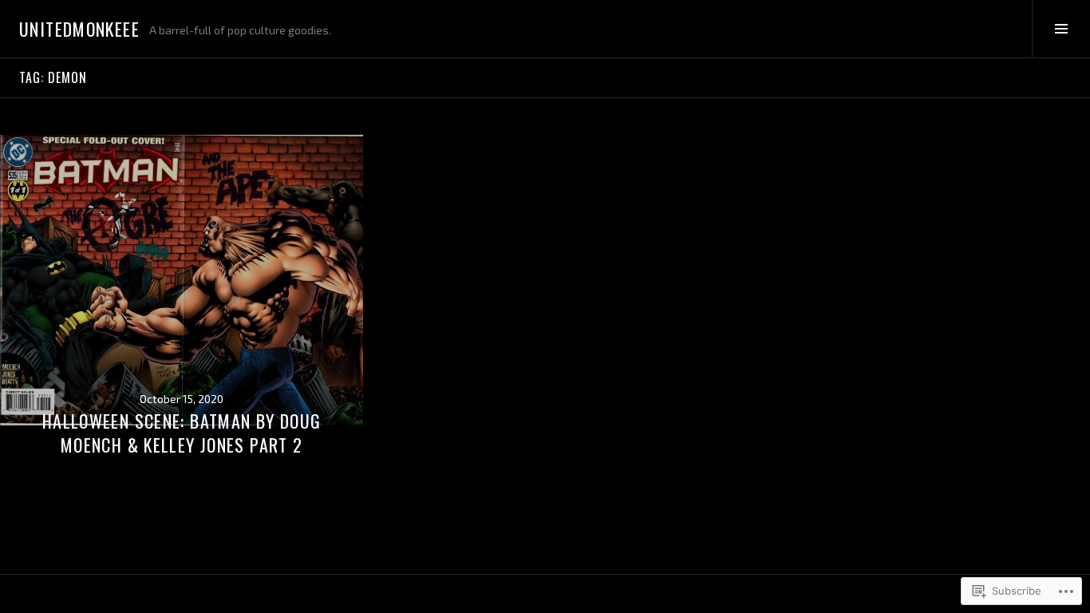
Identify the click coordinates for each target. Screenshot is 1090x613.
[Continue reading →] (181, 279)
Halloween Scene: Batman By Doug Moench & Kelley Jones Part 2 (182, 432)
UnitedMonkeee (79, 29)
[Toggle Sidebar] (1061, 28)
